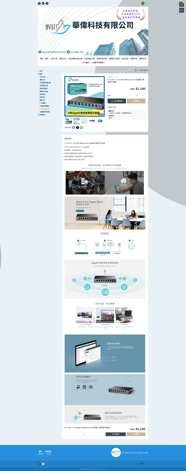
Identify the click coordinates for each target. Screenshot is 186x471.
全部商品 (48, 451)
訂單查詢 (48, 454)
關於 (40, 451)
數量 (109, 95)
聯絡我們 (40, 454)
